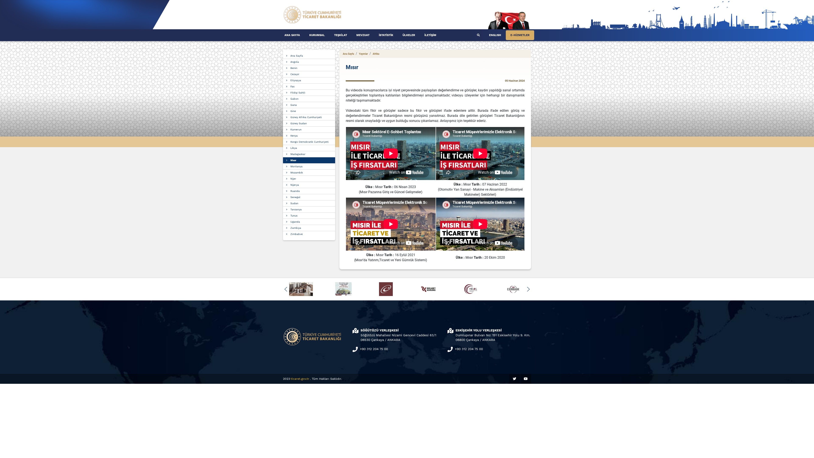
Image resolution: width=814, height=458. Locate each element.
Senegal (295, 197)
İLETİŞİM (430, 35)
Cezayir (294, 74)
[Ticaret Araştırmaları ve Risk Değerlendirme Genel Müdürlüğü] (312, 14)
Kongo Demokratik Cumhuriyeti (309, 141)
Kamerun (295, 129)
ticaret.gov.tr (300, 378)
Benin (293, 68)
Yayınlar (363, 53)
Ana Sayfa (296, 55)
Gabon (294, 98)
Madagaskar (297, 154)
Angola (294, 61)
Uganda (295, 221)
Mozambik (296, 172)
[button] (286, 289)
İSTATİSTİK (386, 35)
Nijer (293, 178)
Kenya (294, 135)
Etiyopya (295, 80)
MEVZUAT (362, 35)
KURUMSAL (317, 35)
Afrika (376, 53)
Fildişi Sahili (297, 92)
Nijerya (294, 184)
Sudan (294, 203)
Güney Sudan (298, 123)
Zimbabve (296, 234)
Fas (292, 86)
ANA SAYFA (292, 35)
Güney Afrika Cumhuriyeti (306, 117)
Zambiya (295, 227)
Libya (293, 148)
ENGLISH (495, 35)
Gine (293, 111)
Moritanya (296, 166)
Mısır (293, 160)
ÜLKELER (409, 35)
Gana (293, 104)
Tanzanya (296, 209)
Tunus (293, 215)
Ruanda (295, 191)
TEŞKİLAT (340, 35)
